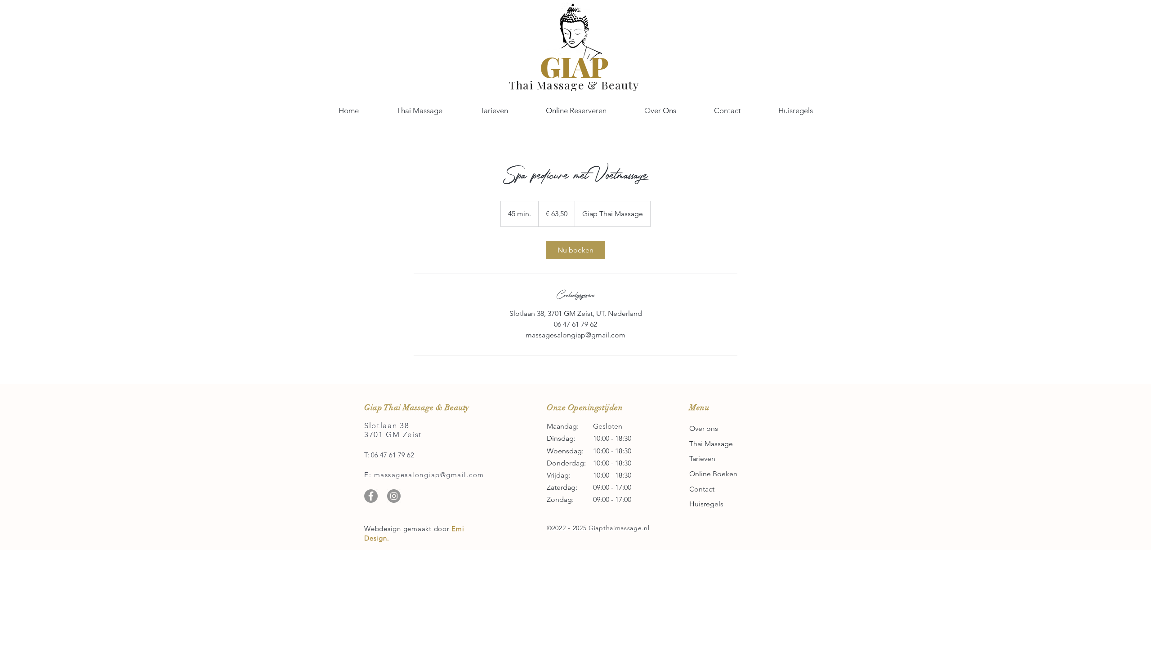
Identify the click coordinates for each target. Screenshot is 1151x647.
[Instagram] (394, 496)
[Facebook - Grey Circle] (371, 496)
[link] (575, 250)
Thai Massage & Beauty (574, 84)
